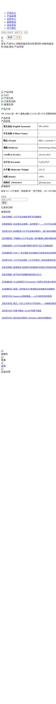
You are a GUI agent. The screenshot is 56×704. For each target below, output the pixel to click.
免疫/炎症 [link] (9, 47)
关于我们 (11, 28)
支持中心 (11, 19)
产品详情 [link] (19, 47)
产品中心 (11, 13)
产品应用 (11, 16)
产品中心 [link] (11, 43)
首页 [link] (3, 43)
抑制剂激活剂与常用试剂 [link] (29, 43)
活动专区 (11, 25)
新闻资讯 (11, 22)
